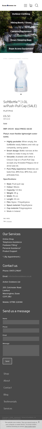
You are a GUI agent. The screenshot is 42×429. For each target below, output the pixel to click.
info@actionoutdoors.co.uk (19, 276)
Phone (5, 327)
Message (6, 343)
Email (5, 335)
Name (5, 318)
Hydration (9, 221)
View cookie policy (30, 426)
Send (7, 361)
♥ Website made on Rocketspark (18, 418)
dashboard (17, 417)
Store (5, 59)
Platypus (25, 59)
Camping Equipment (15, 59)
